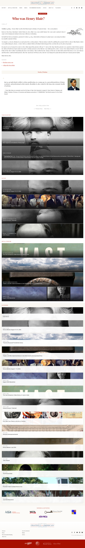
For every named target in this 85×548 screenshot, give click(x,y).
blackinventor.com (8, 62)
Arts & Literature (12, 7)
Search (59, 7)
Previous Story (38, 108)
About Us (51, 7)
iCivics (44, 7)
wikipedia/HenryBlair (9, 65)
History (4, 7)
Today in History (42, 13)
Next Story (47, 108)
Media (25, 7)
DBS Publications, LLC (79, 535)
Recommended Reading (35, 7)
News (20, 7)
